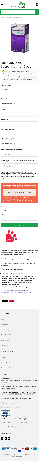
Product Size (4, 207)
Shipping (3, 357)
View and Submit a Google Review (11, 427)
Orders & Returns (6, 340)
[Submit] (36, 12)
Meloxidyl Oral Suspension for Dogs (13, 17)
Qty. (2, 214)
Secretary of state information (10, 407)
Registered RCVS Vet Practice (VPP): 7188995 (14, 423)
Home (2, 17)
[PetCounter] (18, 4)
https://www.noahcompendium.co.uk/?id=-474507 (18, 293)
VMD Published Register (8, 403)
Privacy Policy (5, 330)
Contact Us (4, 345)
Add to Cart (19, 225)
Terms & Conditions (7, 335)
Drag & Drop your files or (19, 192)
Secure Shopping (6, 363)
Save (12, 301)
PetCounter (10, 454)
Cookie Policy (5, 324)
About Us (4, 319)
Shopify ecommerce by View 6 (19, 456)
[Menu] (4, 4)
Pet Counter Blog (6, 368)
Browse (28, 192)
